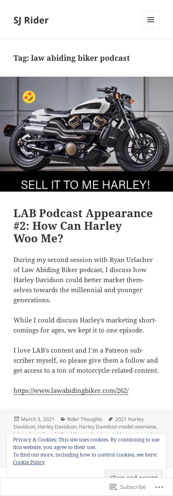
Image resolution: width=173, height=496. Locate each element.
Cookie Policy (29, 462)
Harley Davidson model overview (117, 426)
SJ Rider (31, 19)
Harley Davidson (57, 426)
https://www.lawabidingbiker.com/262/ (70, 390)
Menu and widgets (151, 28)
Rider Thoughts (84, 419)
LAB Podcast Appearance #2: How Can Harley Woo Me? (83, 225)
